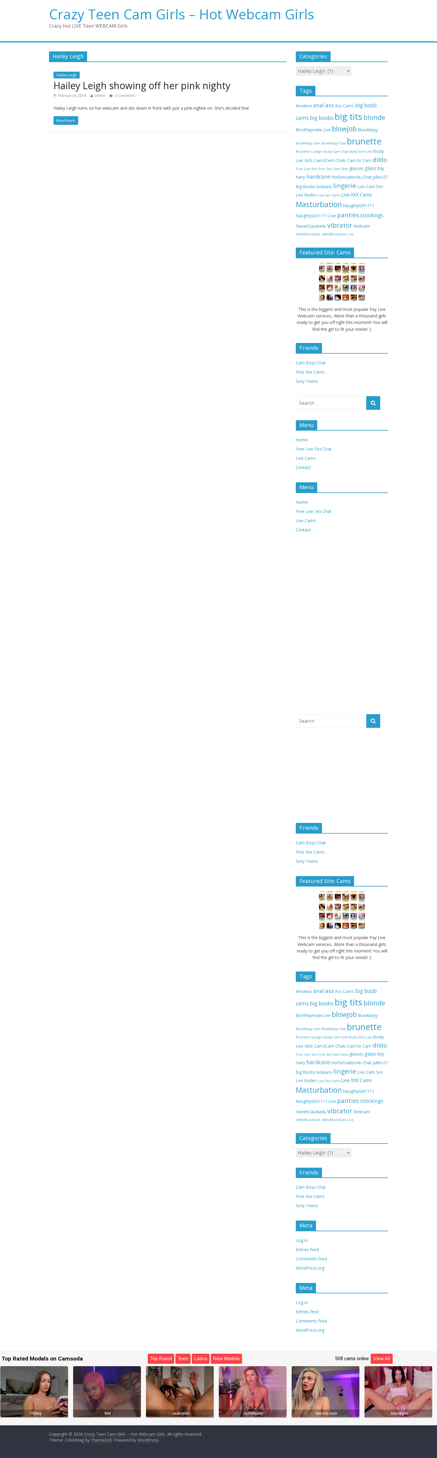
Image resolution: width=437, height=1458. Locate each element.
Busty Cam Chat (336, 151)
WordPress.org (310, 1268)
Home (302, 440)
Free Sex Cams (310, 372)
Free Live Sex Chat (313, 449)
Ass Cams (344, 105)
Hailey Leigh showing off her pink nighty (142, 85)
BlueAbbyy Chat (333, 143)
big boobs (322, 117)
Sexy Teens (307, 381)
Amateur (304, 105)
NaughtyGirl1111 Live (316, 215)
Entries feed (307, 1249)
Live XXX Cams (356, 194)
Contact (303, 467)
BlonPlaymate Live (313, 130)
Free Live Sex (306, 169)
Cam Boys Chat (311, 363)
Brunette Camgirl (309, 151)
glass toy (374, 168)
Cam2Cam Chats (330, 160)
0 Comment (124, 95)
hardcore (318, 176)
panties (348, 215)
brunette (364, 141)
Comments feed (311, 1259)
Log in (302, 1240)
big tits (348, 116)
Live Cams (306, 458)
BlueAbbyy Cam (308, 143)
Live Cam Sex (370, 186)
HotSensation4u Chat (351, 177)
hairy (300, 177)
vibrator (339, 225)
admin (100, 95)
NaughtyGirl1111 (359, 205)
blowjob (344, 128)
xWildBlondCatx (308, 234)
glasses (356, 168)
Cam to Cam (359, 160)
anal (318, 105)
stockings (371, 215)
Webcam (361, 226)
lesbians (324, 186)
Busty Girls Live (360, 151)
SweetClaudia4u (311, 226)
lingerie (344, 185)
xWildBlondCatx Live (337, 234)
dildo (379, 159)
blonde (374, 117)
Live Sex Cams (329, 195)
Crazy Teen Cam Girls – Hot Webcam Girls (181, 14)
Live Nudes (306, 195)
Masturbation (319, 204)
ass (329, 105)
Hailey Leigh (66, 75)
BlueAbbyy (368, 130)
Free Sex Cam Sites (333, 169)
